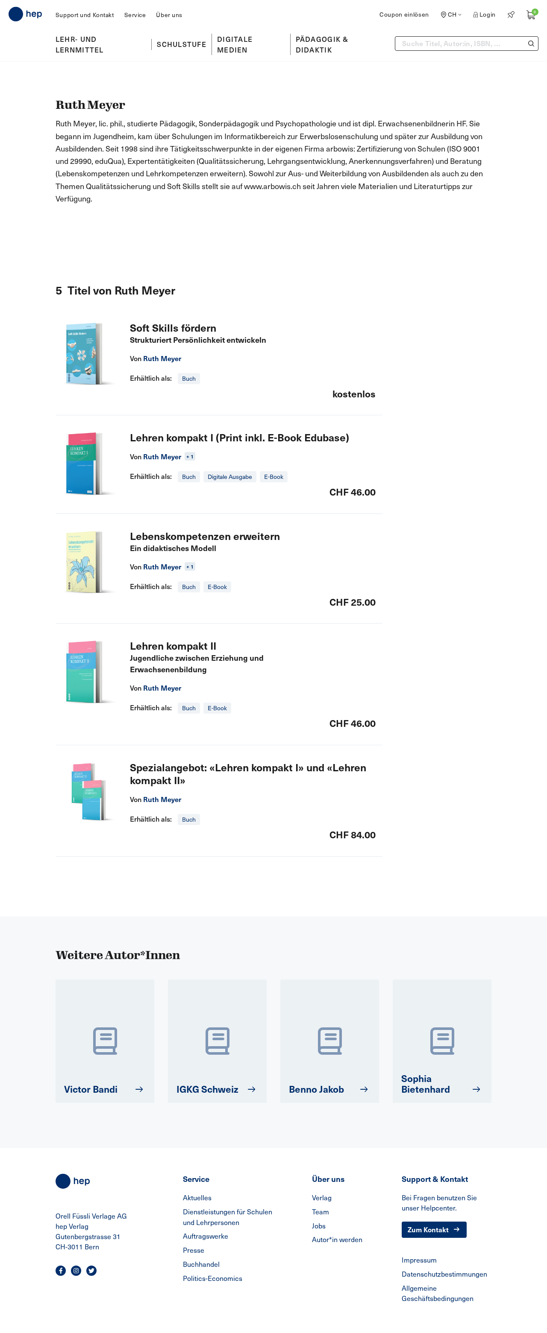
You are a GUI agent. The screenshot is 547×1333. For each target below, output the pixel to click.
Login (487, 14)
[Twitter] (91, 1271)
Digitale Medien (235, 44)
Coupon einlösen (404, 14)
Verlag (322, 1197)
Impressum (419, 1259)
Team (320, 1211)
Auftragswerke (205, 1235)
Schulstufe (181, 44)
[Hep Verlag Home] (25, 14)
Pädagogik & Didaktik (322, 44)
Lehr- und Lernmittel (80, 44)
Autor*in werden (337, 1239)
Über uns (169, 15)
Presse (193, 1249)
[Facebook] (61, 1271)
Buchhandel (201, 1264)
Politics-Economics (212, 1278)
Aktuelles (197, 1197)
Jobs (319, 1225)
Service (135, 15)
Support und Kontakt (85, 15)
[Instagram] (76, 1271)
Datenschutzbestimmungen (444, 1273)
